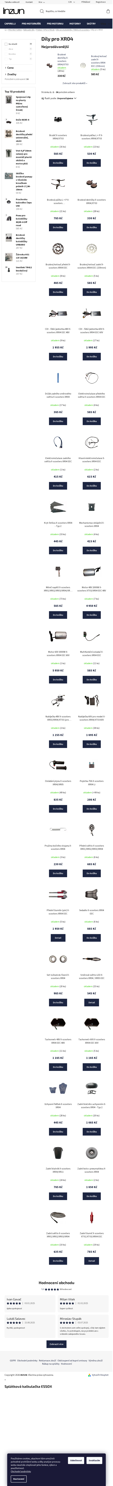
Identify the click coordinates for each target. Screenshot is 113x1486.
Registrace (101, 2)
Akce (20, 49)
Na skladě (20, 44)
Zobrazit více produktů (74, 83)
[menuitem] (10, 24)
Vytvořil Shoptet (100, 1375)
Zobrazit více (56, 1344)
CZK (70, 2)
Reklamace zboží (47, 1360)
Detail (58, 937)
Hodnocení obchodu (56, 1282)
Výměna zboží (96, 1360)
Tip (20, 59)
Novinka (20, 54)
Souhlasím (94, 1460)
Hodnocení (66, 1363)
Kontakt (29, 2)
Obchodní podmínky (21, 1471)
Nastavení (18, 1479)
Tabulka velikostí (12, 2)
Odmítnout (76, 1460)
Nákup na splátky (50, 1363)
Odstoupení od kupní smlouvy (72, 1360)
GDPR (13, 1360)
